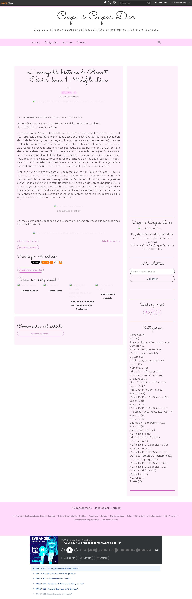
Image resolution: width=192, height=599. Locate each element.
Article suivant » (111, 241)
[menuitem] (35, 42)
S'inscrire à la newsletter (30, 270)
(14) (137, 477)
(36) (147, 422)
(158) (144, 353)
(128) (137, 357)
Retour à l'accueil (28, 247)
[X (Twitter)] (109, 2)
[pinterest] (114, 2)
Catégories (51, 42)
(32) (140, 433)
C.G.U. (129, 516)
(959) (137, 335)
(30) (149, 444)
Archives (67, 42)
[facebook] (105, 2)
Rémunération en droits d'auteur (148, 516)
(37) (149, 408)
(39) (146, 389)
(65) (146, 375)
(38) (149, 397)
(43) (137, 386)
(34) (142, 430)
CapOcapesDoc (158, 245)
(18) (143, 470)
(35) (137, 426)
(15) (139, 474)
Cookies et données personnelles (86, 520)
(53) (148, 382)
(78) (139, 368)
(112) (147, 360)
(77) (145, 371)
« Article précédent (28, 241)
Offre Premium (170, 516)
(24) (148, 463)
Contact (81, 42)
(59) (139, 378)
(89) (136, 364)
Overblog (115, 508)
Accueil (35, 42)
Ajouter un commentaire (40, 333)
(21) (148, 466)
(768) (134, 338)
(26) (149, 452)
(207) (145, 349)
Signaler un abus (117, 516)
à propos (103, 558)
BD (68, 87)
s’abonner (71, 558)
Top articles (93, 516)
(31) (145, 437)
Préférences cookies (110, 520)
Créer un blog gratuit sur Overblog (72, 516)
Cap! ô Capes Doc (96, 17)
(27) (141, 448)
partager (87, 558)
